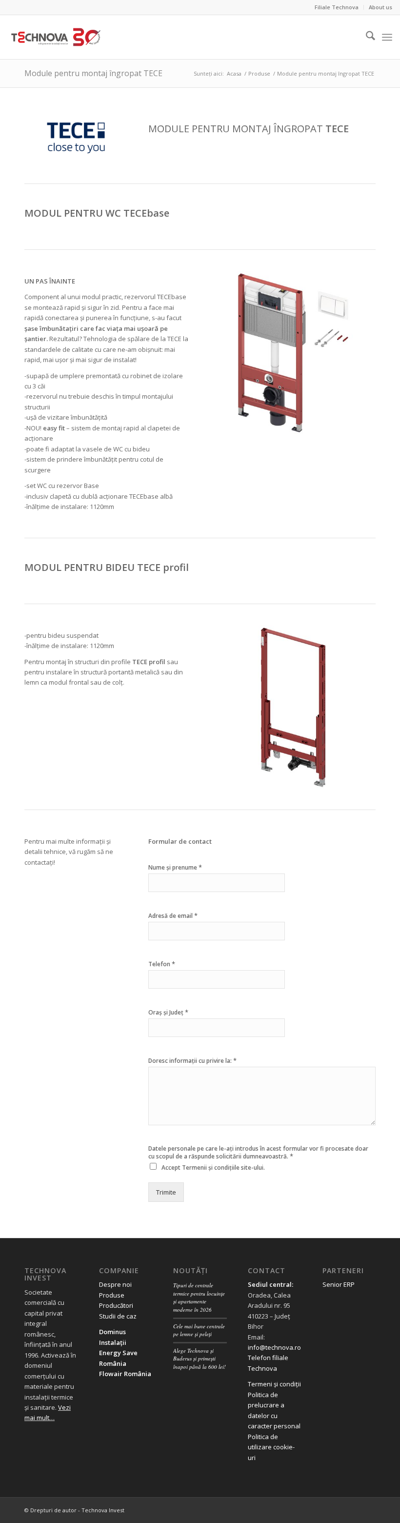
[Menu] (387, 37)
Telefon (161, 964)
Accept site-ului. (213, 1167)
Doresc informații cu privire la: (192, 1060)
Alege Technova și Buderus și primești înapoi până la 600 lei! (199, 1358)
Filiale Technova (337, 7)
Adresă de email (173, 916)
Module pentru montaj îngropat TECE (93, 73)
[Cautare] (365, 37)
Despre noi (115, 1284)
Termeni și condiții (274, 1384)
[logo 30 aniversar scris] (56, 37)
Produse (111, 1295)
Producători (116, 1305)
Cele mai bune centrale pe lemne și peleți (199, 1330)
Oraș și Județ (168, 1012)
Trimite (166, 1192)
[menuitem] (337, 7)
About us (380, 7)
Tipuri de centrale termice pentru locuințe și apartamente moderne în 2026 (199, 1297)
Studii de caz (118, 1316)
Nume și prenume (175, 867)
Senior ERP (338, 1284)
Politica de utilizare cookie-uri (271, 1447)
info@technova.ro (274, 1347)
